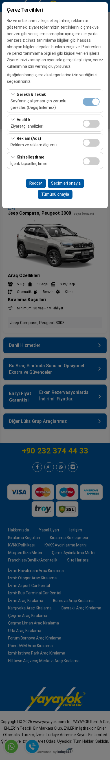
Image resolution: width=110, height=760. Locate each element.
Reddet (36, 183)
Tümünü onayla (55, 194)
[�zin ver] (91, 123)
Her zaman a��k (91, 102)
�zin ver (91, 124)
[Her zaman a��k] (91, 101)
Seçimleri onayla (66, 183)
